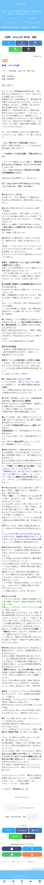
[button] (28, 49)
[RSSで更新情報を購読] (32, 854)
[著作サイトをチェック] (12, 849)
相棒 (5, 60)
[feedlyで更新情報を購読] (12, 854)
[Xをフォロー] (32, 849)
